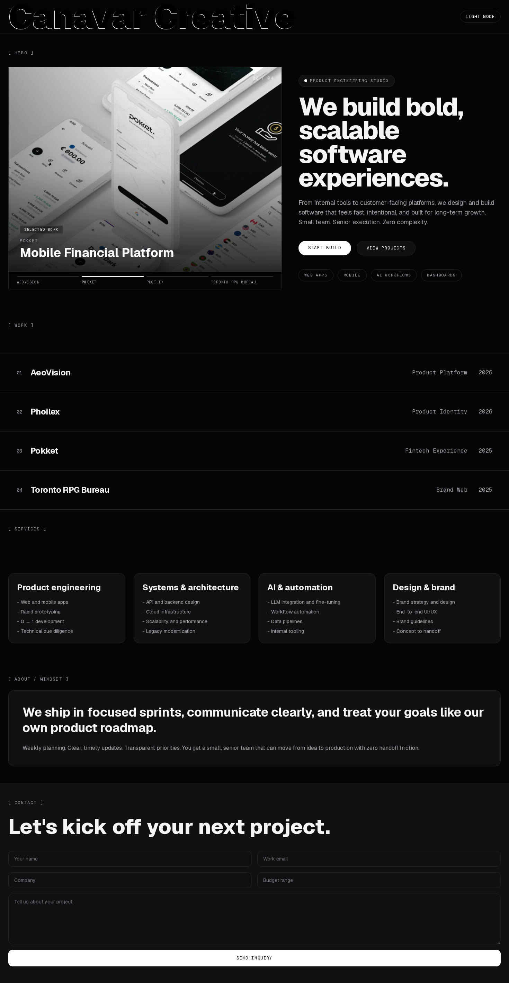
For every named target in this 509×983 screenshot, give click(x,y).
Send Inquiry (254, 958)
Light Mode (480, 16)
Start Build (324, 248)
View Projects (386, 248)
